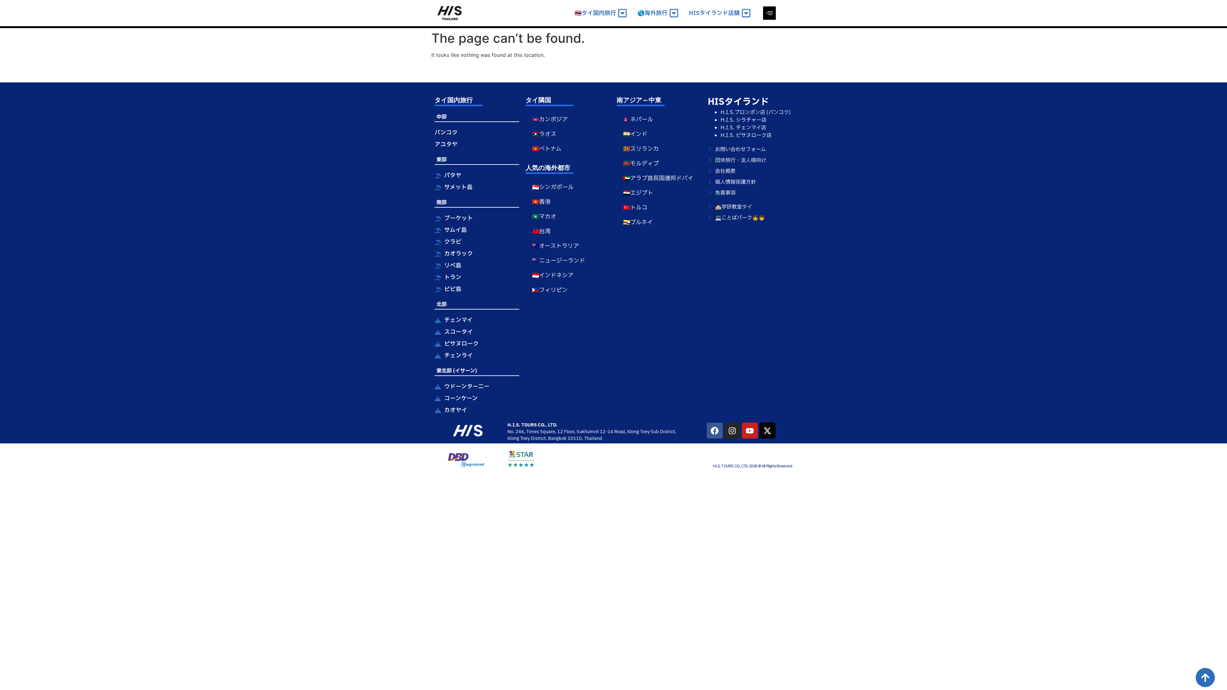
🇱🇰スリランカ (641, 149)
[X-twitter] (768, 431)
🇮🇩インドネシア (553, 275)
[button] (769, 13)
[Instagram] (732, 431)
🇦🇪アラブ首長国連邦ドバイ (658, 178)
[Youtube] (750, 431)
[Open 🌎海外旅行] (674, 13)
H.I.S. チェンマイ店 (743, 128)
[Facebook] (715, 431)
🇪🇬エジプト (638, 193)
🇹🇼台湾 (541, 231)
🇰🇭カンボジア (550, 119)
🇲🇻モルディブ (641, 163)
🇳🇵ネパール (638, 119)
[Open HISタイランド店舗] (746, 13)
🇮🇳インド (635, 134)
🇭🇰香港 (541, 202)
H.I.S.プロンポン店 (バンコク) (756, 112)
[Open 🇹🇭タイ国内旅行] (622, 13)
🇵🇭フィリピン (550, 290)
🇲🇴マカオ (544, 216)
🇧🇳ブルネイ (638, 222)
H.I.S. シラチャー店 (744, 120)
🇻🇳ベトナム (546, 149)
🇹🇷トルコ (635, 207)
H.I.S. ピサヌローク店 (746, 135)
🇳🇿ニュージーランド (558, 261)
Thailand (593, 438)
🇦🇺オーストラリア (555, 246)
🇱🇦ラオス (544, 134)
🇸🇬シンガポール (553, 187)
